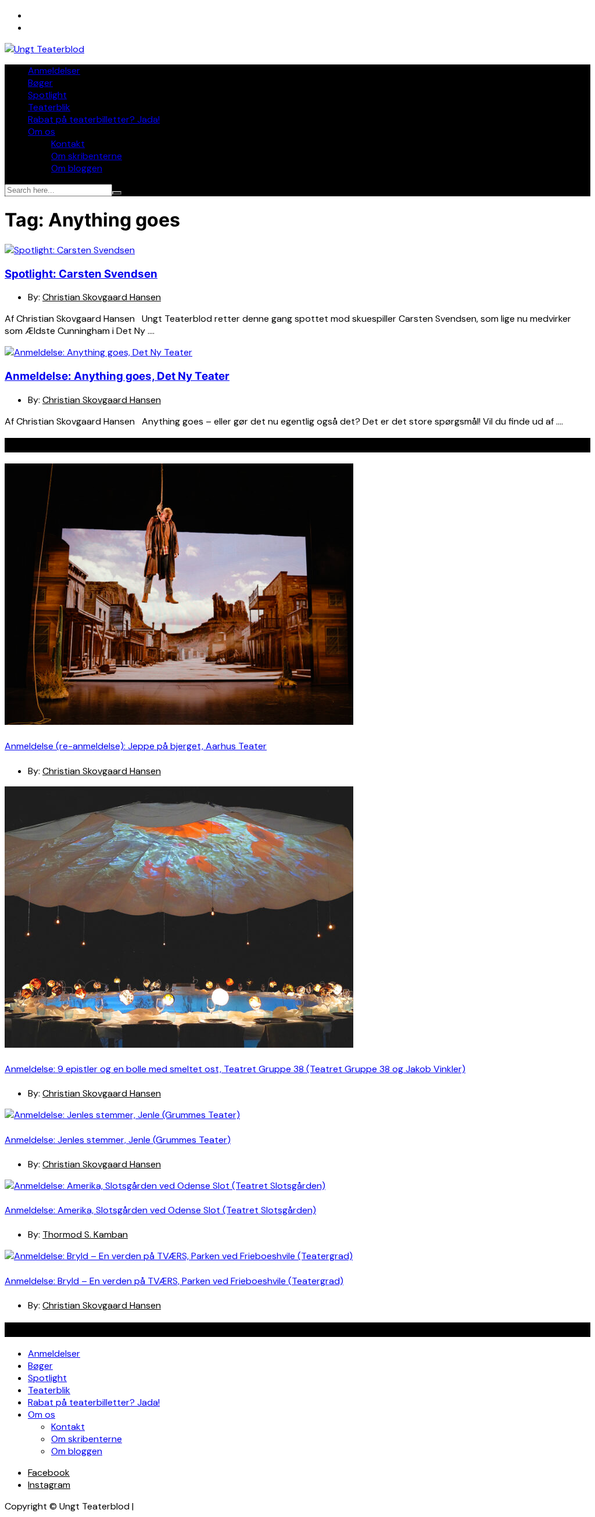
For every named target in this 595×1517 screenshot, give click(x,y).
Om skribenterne (86, 156)
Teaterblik (49, 107)
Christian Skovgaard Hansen (101, 297)
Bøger (40, 83)
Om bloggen (76, 168)
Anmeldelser (54, 70)
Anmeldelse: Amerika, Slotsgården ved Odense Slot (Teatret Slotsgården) (160, 1210)
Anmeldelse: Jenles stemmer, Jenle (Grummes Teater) (118, 1140)
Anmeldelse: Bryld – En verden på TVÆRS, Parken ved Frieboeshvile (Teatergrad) (174, 1281)
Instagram (49, 1485)
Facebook (49, 1472)
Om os (41, 131)
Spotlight (47, 95)
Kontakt (68, 144)
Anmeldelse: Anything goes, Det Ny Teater (117, 376)
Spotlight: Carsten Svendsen (81, 274)
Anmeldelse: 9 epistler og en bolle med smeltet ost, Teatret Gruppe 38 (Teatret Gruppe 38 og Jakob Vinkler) (235, 1069)
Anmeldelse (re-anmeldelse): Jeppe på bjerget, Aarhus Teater (136, 746)
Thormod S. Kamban (85, 1234)
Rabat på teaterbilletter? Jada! (94, 119)
